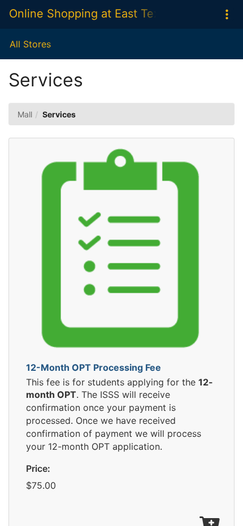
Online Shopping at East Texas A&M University (82, 13)
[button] (227, 14)
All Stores (30, 44)
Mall (25, 114)
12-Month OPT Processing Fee (93, 367)
